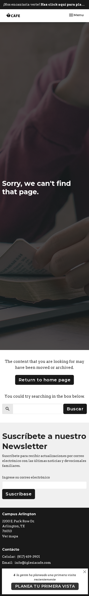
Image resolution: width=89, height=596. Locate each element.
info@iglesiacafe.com (33, 563)
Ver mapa (10, 536)
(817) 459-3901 (28, 557)
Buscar (75, 408)
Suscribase (19, 494)
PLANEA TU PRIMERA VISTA (45, 586)
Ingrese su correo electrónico (26, 477)
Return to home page (45, 379)
